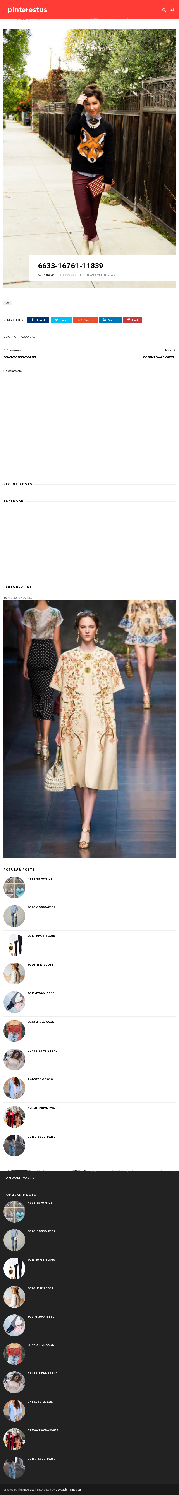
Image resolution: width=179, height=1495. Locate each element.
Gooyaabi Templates (68, 1489)
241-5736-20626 (40, 1079)
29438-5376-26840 (43, 1050)
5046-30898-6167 (41, 907)
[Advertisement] (89, 459)
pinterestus (27, 10)
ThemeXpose (26, 1489)
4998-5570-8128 (40, 878)
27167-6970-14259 (41, 1136)
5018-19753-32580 (41, 936)
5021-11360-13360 (41, 993)
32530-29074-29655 (43, 1108)
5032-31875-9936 (41, 1022)
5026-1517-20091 (40, 964)
